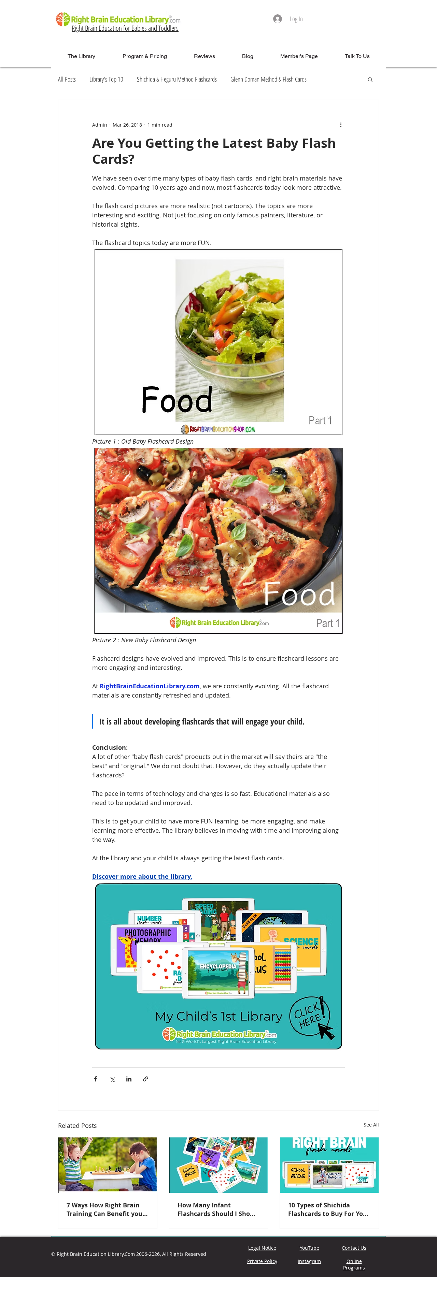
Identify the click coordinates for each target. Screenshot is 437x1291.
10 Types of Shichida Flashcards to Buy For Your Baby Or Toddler (329, 1209)
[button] (370, 79)
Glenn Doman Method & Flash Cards (268, 79)
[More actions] (341, 124)
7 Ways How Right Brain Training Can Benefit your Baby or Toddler (106, 1209)
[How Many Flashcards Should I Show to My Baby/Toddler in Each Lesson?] (218, 1165)
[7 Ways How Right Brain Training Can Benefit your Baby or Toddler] (107, 1165)
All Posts (67, 79)
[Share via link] (145, 1079)
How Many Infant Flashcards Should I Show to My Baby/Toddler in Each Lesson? (216, 1209)
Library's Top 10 (106, 79)
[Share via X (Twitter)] (112, 1079)
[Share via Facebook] (95, 1079)
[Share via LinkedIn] (129, 1079)
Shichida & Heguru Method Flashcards (177, 79)
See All (371, 1124)
